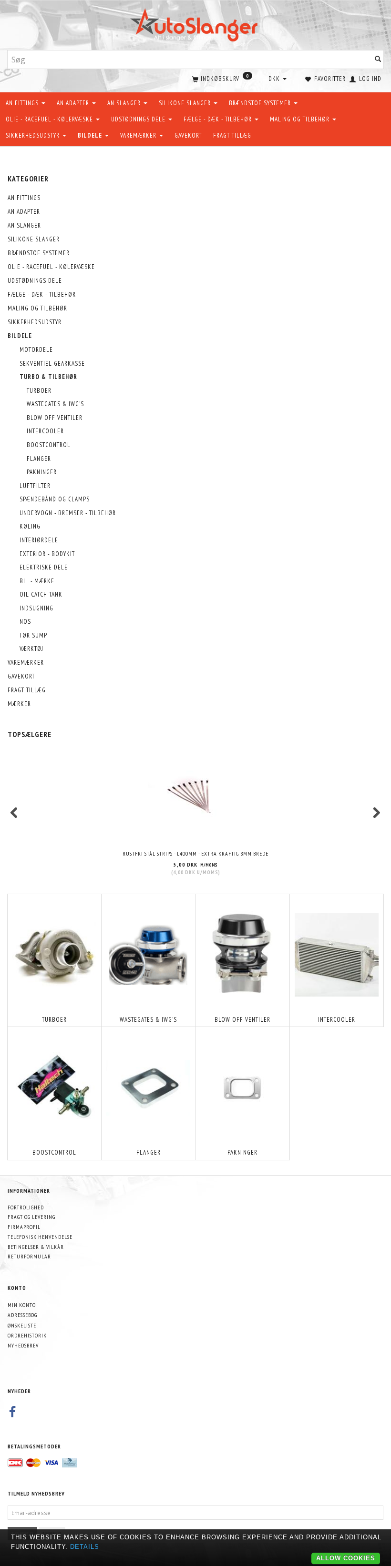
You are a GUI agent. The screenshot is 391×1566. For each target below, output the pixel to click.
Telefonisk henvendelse (40, 1236)
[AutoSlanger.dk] (195, 23)
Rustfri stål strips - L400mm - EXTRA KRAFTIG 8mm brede (195, 853)
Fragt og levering (31, 1216)
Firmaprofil (24, 1226)
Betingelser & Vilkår (36, 1246)
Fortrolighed (26, 1207)
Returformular (29, 1256)
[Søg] (378, 59)
